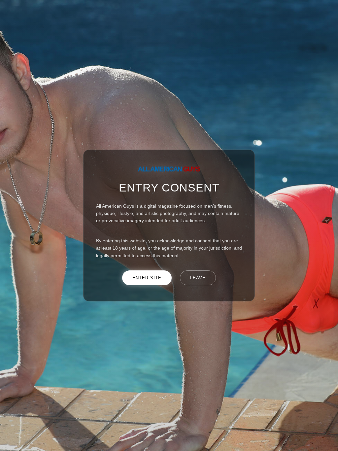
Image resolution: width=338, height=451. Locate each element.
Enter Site (146, 277)
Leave (198, 277)
